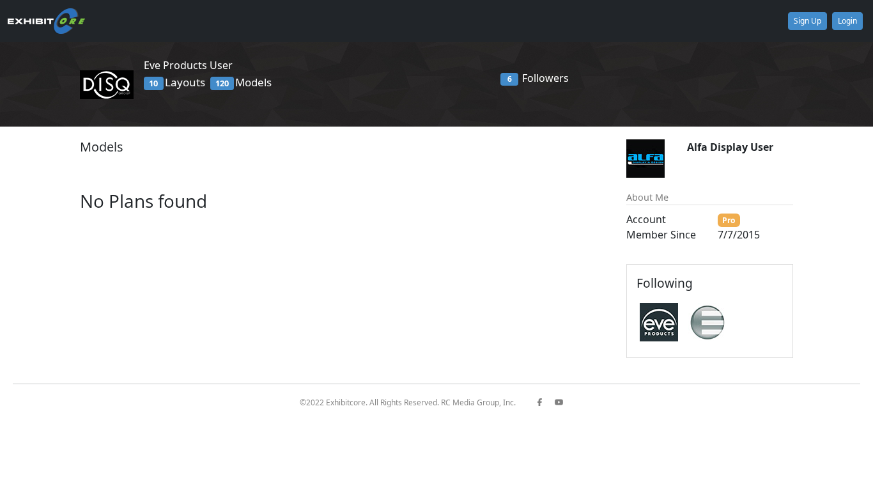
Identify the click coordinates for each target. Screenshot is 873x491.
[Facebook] (544, 402)
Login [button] (847, 20)
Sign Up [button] (807, 20)
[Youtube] (563, 402)
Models (243, 82)
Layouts (177, 82)
